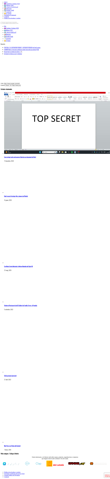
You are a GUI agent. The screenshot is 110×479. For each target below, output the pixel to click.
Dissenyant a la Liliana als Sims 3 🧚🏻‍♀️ (13, 52)
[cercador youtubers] (17, 23)
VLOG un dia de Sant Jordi (10, 376)
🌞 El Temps (7, 13)
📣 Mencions (8, 8)
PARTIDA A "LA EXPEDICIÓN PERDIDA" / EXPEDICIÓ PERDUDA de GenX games (22, 48)
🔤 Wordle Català (9, 10)
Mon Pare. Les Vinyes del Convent (12, 446)
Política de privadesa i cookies (12, 18)
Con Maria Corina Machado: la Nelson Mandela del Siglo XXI (18, 266)
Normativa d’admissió (10, 15)
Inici (5, 26)
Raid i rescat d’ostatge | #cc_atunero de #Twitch (16, 196)
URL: (2, 83)
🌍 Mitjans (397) (8, 30)
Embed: (3, 85)
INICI (5, 2)
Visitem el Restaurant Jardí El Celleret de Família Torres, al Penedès (20, 305)
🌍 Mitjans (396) (8, 5)
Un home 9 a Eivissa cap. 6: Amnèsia (13, 54)
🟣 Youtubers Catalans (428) (11, 28)
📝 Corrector (7, 12)
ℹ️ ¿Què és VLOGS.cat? (11, 7)
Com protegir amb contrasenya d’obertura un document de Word (20, 157)
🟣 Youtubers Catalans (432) (12, 3)
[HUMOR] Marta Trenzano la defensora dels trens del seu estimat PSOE (21, 50)
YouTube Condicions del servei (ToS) (14, 473)
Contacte (6, 16)
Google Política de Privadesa (12, 475)
